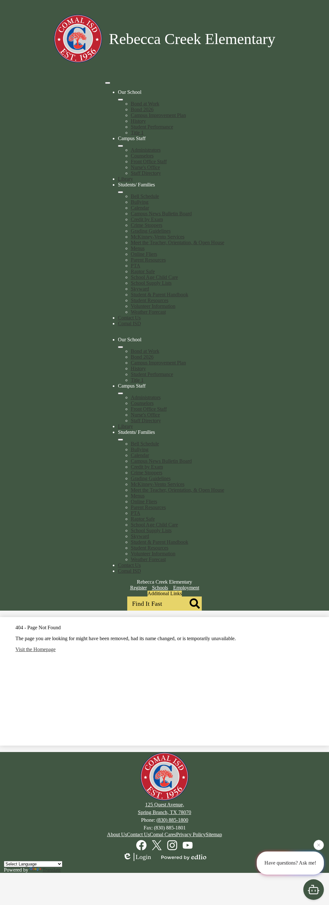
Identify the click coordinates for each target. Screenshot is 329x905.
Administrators (146, 150)
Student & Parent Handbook (159, 294)
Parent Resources (148, 260)
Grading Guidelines (151, 231)
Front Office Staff (149, 161)
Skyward (140, 288)
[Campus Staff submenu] (120, 146)
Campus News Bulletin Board (161, 213)
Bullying (139, 202)
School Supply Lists (151, 283)
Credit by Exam (147, 219)
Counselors (142, 155)
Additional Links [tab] (164, 593)
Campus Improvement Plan (158, 115)
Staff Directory (146, 173)
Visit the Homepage (35, 649)
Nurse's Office (145, 167)
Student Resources (149, 300)
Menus (138, 248)
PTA (135, 265)
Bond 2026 (142, 109)
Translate (51, 870)
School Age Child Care (154, 277)
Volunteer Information (153, 306)
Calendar (140, 208)
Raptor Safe (143, 271)
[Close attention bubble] (319, 844)
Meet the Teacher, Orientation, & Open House (177, 242)
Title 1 (137, 132)
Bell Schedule (145, 196)
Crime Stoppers (146, 225)
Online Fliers (144, 254)
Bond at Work (145, 103)
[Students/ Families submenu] (120, 192)
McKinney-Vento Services (157, 236)
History (138, 121)
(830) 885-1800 (172, 820)
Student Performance (152, 127)
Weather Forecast (148, 312)
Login (143, 856)
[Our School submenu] (120, 100)
